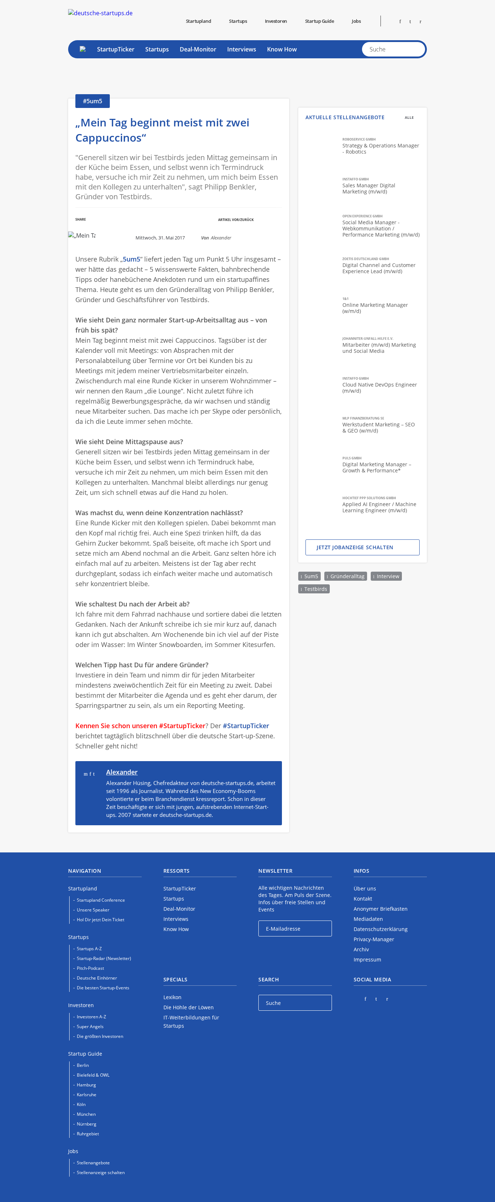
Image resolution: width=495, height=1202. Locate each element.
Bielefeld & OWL (93, 1075)
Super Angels (90, 1026)
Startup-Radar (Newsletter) (104, 958)
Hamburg (86, 1085)
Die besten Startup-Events (103, 988)
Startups (157, 49)
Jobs (356, 21)
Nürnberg (86, 1124)
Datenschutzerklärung (381, 929)
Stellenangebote (93, 1163)
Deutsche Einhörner (97, 978)
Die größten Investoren (100, 1036)
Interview (388, 576)
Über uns (365, 888)
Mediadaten (368, 918)
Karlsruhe (86, 1095)
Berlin (83, 1065)
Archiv (361, 949)
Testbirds (315, 588)
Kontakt (363, 898)
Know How (282, 49)
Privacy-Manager (374, 939)
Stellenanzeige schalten (101, 1172)
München (86, 1114)
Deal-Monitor (198, 49)
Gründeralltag (347, 576)
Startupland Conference (101, 900)
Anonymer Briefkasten (381, 908)
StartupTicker (115, 49)
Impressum (367, 959)
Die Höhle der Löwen (188, 1007)
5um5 (311, 576)
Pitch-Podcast (90, 968)
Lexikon (172, 997)
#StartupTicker (246, 725)
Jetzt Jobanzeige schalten (355, 547)
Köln (81, 1104)
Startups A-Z (89, 949)
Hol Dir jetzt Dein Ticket (100, 920)
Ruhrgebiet (88, 1134)
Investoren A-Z (91, 1017)
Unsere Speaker (93, 910)
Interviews (241, 49)
